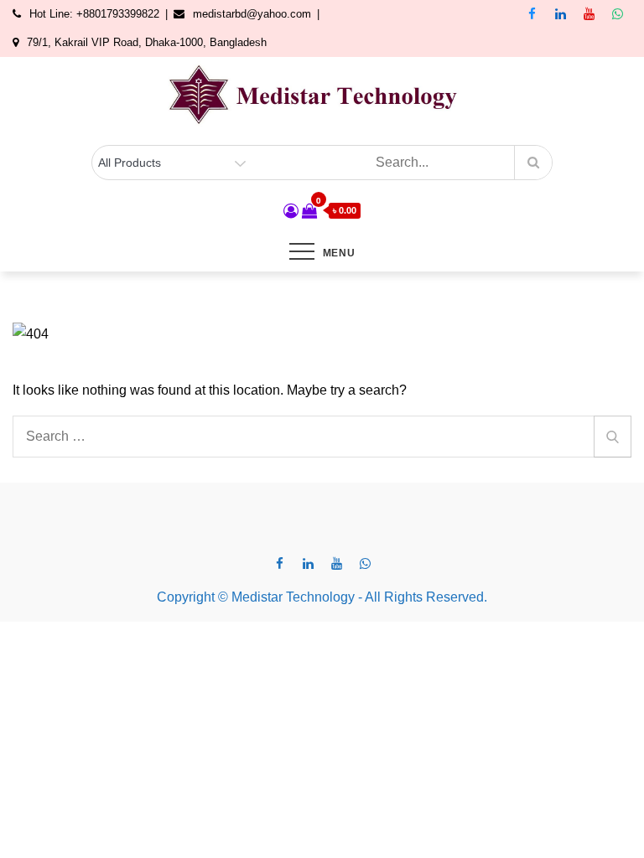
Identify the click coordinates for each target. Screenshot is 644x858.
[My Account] (291, 211)
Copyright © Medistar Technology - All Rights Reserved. (322, 597)
